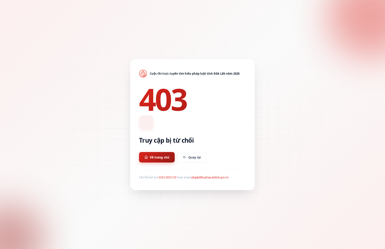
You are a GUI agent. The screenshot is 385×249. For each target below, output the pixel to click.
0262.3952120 (167, 177)
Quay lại (194, 157)
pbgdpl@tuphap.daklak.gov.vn (209, 177)
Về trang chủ (159, 157)
